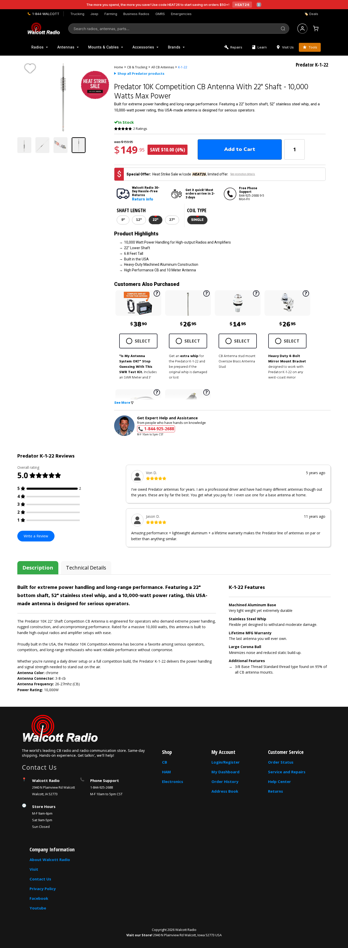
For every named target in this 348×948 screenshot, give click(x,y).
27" (172, 220)
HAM (166, 771)
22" (155, 220)
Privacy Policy (43, 888)
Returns (275, 791)
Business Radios (136, 14)
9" (123, 220)
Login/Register (225, 762)
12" (139, 220)
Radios (37, 47)
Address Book (224, 791)
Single (197, 220)
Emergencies (181, 14)
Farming (110, 14)
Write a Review (36, 536)
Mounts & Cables (103, 47)
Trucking (77, 14)
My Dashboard (225, 771)
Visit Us (288, 47)
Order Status (280, 762)
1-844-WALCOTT (45, 14)
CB (164, 762)
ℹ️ (259, 5)
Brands (174, 47)
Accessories (143, 47)
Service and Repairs (286, 771)
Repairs (236, 47)
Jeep (94, 14)
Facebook (39, 898)
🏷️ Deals (311, 14)
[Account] (302, 28)
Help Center (279, 781)
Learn (262, 47)
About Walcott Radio (50, 859)
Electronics (172, 781)
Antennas (65, 47)
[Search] (283, 28)
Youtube (38, 908)
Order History (224, 781)
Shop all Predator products (140, 73)
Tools (313, 47)
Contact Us (40, 878)
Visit (34, 869)
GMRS (160, 14)
